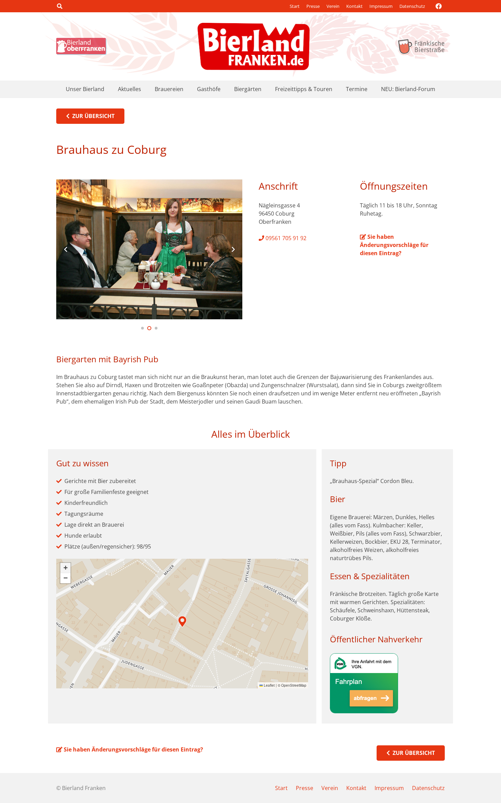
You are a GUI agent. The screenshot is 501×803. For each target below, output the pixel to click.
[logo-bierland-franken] (253, 46)
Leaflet (269, 685)
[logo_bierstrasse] (421, 46)
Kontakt (354, 6)
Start (295, 6)
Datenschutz (412, 6)
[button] (59, 6)
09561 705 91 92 (285, 238)
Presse (313, 6)
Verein (333, 6)
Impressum (381, 6)
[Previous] (65, 249)
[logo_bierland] (83, 46)
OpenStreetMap (293, 685)
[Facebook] (438, 6)
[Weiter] (232, 249)
